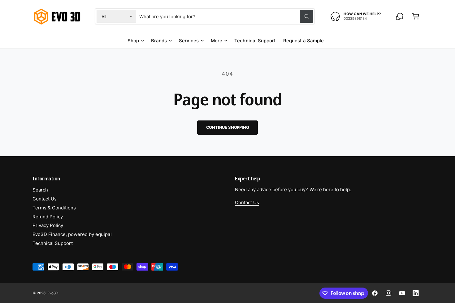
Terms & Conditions (54, 208)
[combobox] (226, 16)
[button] (416, 16)
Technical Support (52, 243)
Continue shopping (227, 127)
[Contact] (400, 16)
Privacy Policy (47, 225)
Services (189, 41)
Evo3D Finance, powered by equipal (72, 234)
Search (40, 190)
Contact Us (44, 199)
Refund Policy (47, 217)
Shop (133, 41)
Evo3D (52, 293)
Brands (159, 41)
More (216, 41)
